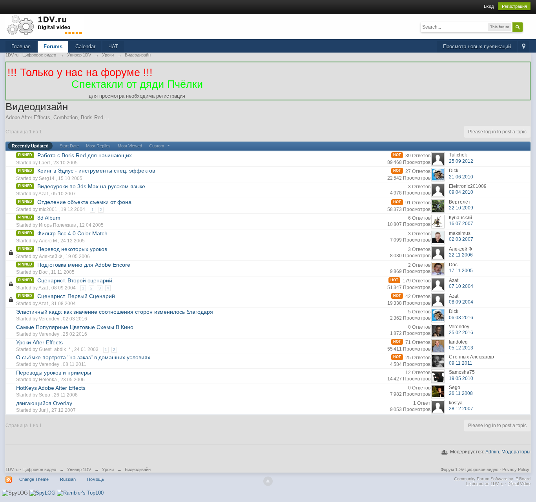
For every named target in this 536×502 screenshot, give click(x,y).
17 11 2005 (461, 270)
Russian (68, 479)
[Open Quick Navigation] (523, 47)
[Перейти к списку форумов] (44, 24)
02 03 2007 (461, 239)
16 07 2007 (461, 223)
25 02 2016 (461, 332)
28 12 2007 (461, 408)
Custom (157, 146)
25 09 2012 (461, 161)
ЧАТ (113, 46)
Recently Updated (30, 146)
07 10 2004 (461, 286)
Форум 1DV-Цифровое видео (469, 469)
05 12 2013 (461, 348)
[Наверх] (268, 481)
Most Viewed (130, 146)
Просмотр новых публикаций (477, 46)
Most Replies (98, 146)
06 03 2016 (461, 317)
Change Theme (34, 479)
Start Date (69, 146)
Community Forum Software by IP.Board (492, 479)
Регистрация (514, 6)
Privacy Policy (515, 469)
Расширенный (527, 27)
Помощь (95, 479)
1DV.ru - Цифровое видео (30, 469)
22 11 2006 (461, 255)
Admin (492, 452)
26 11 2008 (461, 393)
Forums (53, 46)
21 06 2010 (461, 177)
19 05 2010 (461, 378)
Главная (21, 46)
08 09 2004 (461, 302)
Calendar (85, 46)
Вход (489, 6)
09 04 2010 (461, 192)
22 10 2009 (461, 208)
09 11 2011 (460, 363)
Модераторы (516, 452)
